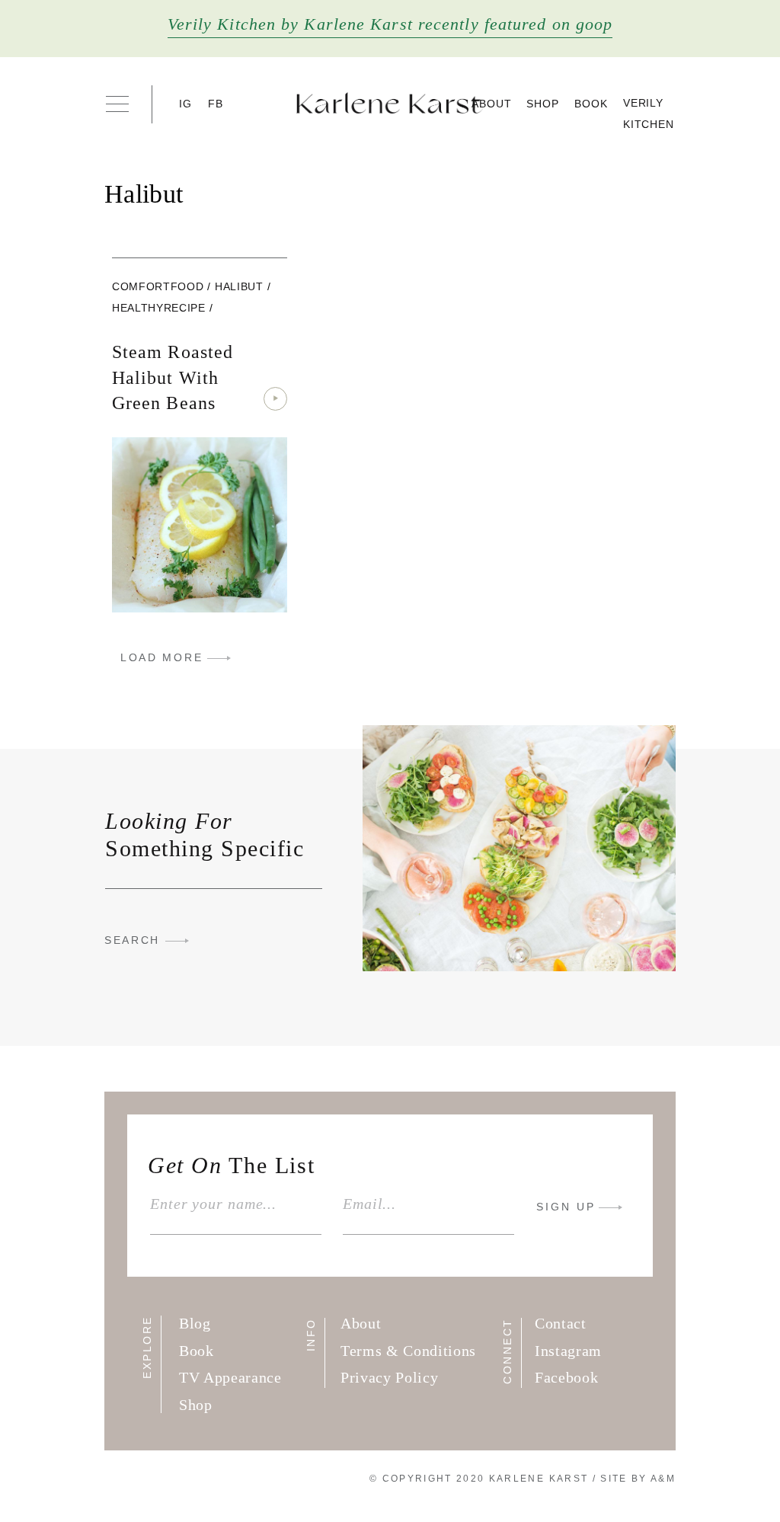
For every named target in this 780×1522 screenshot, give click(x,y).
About (492, 104)
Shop (542, 104)
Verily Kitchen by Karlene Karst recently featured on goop (390, 24)
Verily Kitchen (648, 113)
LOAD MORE (161, 657)
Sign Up (566, 1207)
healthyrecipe (159, 308)
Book (591, 104)
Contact (561, 1323)
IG (186, 104)
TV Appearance (230, 1377)
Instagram (568, 1350)
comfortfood (157, 286)
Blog (195, 1323)
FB (216, 104)
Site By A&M (638, 1478)
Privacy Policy (389, 1377)
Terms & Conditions (408, 1350)
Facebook (566, 1377)
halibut (239, 286)
